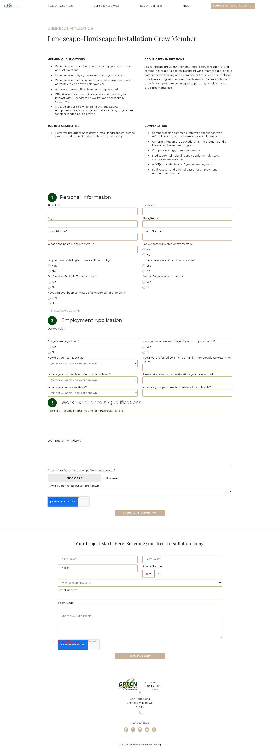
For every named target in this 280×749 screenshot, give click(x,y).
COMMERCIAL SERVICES (107, 6)
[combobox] (93, 363)
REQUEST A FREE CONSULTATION (233, 6)
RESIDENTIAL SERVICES (60, 6)
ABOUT (187, 6)
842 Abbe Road (140, 698)
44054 (140, 706)
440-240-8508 (140, 722)
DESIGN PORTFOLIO (151, 6)
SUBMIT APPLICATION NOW (140, 513)
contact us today (140, 656)
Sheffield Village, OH (140, 702)
